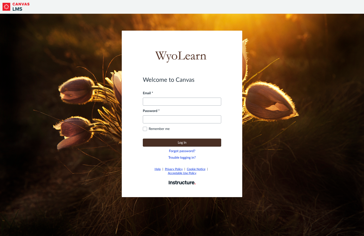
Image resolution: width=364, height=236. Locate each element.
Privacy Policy (174, 169)
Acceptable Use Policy (182, 173)
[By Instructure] (182, 182)
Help (158, 169)
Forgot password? (182, 151)
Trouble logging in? (182, 157)
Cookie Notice (196, 169)
